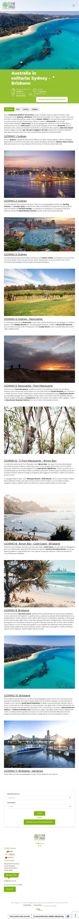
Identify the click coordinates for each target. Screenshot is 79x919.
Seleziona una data (13, 794)
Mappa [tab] (34, 109)
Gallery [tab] (25, 109)
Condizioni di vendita (50, 906)
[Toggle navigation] (74, 5)
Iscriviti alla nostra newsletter (13, 885)
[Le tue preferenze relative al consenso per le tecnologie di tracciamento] (75, 915)
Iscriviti (9, 889)
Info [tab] (17, 109)
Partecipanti (11, 802)
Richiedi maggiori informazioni (52, 99)
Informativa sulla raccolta (20, 916)
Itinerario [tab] (9, 109)
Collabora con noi (10, 881)
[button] (6, 38)
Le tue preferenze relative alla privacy (48, 916)
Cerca (39, 813)
